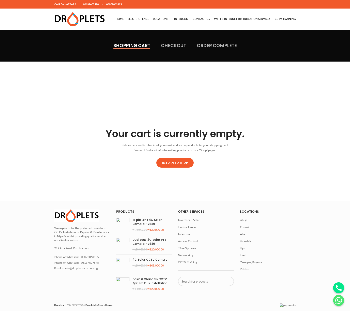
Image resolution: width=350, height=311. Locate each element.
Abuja (243, 220)
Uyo (242, 248)
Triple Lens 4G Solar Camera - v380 (147, 222)
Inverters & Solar (189, 220)
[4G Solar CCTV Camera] (122, 264)
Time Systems (187, 248)
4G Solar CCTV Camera (150, 260)
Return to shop (175, 162)
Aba (242, 234)
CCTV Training (187, 262)
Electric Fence (187, 227)
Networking (185, 255)
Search (228, 281)
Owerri (244, 227)
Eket (243, 255)
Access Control (188, 241)
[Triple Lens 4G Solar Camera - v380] (122, 225)
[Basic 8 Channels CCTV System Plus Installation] (122, 284)
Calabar (245, 269)
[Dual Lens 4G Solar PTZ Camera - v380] (122, 244)
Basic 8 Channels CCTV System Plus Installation (150, 281)
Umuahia (245, 241)
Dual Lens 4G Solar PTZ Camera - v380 (149, 242)
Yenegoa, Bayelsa (251, 262)
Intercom (184, 234)
